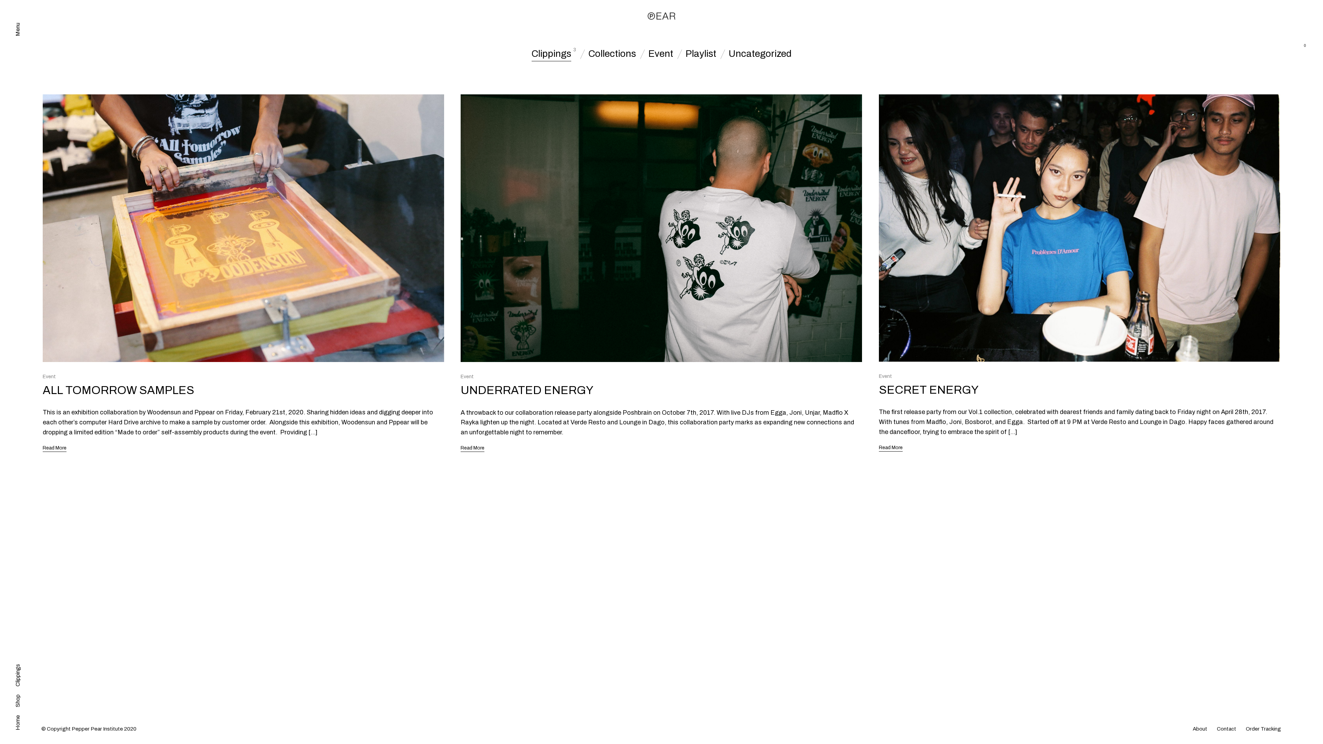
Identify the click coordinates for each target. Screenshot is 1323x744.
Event (660, 54)
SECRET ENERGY (928, 390)
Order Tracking (1263, 729)
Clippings (551, 54)
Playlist (701, 54)
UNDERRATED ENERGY (527, 390)
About (1200, 729)
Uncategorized (760, 54)
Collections (612, 54)
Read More (54, 448)
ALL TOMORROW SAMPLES (118, 390)
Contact (1226, 729)
